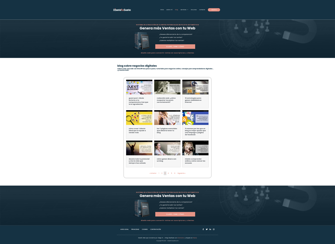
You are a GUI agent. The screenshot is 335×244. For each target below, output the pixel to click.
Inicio (162, 9)
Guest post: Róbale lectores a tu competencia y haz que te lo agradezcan (138, 101)
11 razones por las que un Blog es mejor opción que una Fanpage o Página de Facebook (195, 131)
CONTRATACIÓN (155, 229)
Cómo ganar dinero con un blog (166, 160)
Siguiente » (182, 173)
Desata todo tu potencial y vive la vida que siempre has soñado (139, 161)
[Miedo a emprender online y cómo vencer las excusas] (195, 148)
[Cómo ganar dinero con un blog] (167, 148)
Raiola (195, 238)
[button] (214, 9)
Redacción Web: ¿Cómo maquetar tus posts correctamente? (166, 100)
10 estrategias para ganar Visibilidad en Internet (193, 100)
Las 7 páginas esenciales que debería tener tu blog (167, 130)
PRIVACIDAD (135, 229)
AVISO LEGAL (124, 229)
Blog (176, 9)
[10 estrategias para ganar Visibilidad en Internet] (195, 87)
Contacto (202, 9)
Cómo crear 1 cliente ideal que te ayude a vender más (137, 130)
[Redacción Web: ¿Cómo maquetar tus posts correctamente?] (167, 87)
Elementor (181, 238)
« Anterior (152, 173)
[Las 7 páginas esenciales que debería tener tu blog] (167, 117)
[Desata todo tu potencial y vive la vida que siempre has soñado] (139, 148)
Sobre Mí (169, 9)
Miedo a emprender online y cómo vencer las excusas (195, 161)
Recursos (194, 9)
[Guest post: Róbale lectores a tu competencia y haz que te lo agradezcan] (139, 87)
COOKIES (145, 229)
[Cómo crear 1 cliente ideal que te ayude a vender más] (139, 117)
